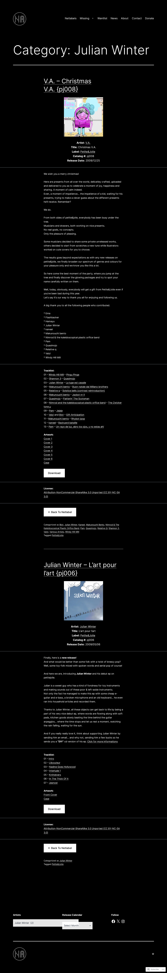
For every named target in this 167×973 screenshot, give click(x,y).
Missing (84, 18)
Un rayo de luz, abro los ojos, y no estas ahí (80, 426)
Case (46, 462)
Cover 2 (48, 442)
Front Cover (50, 794)
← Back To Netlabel (60, 512)
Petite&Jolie (87, 151)
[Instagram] (123, 921)
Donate (149, 18)
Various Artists (57, 531)
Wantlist (102, 18)
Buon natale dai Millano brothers (90, 386)
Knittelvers (55, 774)
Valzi (51, 414)
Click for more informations (102, 741)
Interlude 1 (55, 770)
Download (54, 473)
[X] (118, 921)
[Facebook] (113, 921)
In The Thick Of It (58, 778)
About (124, 18)
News (114, 18)
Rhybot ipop (78, 418)
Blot (61, 414)
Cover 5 (48, 454)
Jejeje (59, 410)
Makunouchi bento (59, 386)
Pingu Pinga (72, 374)
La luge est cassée (76, 382)
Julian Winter (56, 382)
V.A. (87, 142)
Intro (51, 758)
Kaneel (81, 524)
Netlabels (70, 18)
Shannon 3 (55, 378)
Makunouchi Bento (95, 524)
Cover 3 (48, 446)
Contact (137, 18)
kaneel (52, 422)
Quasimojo (69, 378)
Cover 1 (48, 438)
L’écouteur (54, 762)
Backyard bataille (67, 422)
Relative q (54, 390)
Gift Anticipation (75, 414)
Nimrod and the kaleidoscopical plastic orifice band (77, 402)
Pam (51, 410)
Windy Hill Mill (56, 374)
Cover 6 (48, 458)
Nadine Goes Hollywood (62, 766)
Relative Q (102, 528)
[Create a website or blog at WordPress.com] (153, 953)
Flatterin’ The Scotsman (76, 398)
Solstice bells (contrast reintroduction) (83, 390)
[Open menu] (93, 18)
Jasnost (53, 782)
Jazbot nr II (78, 394)
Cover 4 (48, 450)
